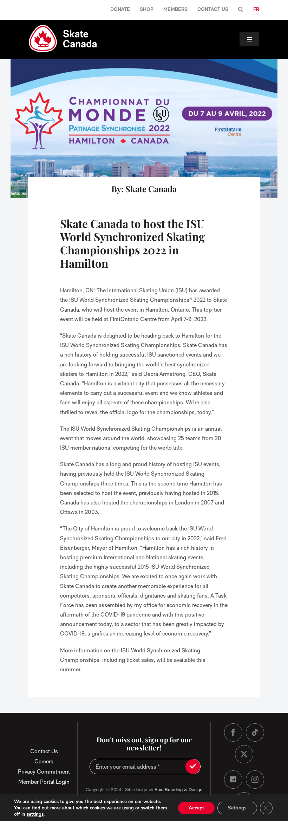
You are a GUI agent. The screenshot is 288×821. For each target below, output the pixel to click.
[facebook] (233, 732)
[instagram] (255, 779)
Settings (237, 807)
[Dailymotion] (233, 779)
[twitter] (244, 754)
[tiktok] (255, 732)
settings (35, 814)
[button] (240, 10)
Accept (196, 807)
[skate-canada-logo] (63, 27)
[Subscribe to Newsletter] (192, 766)
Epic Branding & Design (178, 789)
